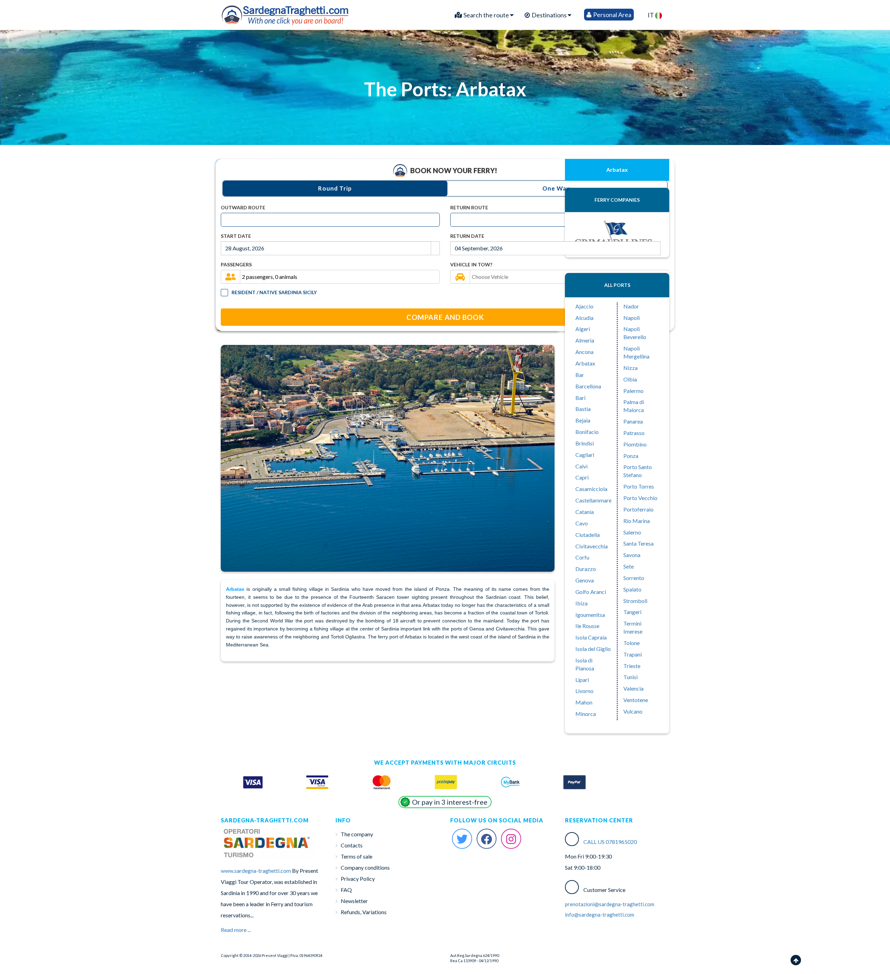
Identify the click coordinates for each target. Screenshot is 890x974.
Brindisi (584, 443)
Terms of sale (356, 856)
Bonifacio (587, 431)
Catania (584, 511)
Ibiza (581, 603)
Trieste (631, 665)
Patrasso (634, 432)
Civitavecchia (591, 546)
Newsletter (354, 900)
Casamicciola (591, 488)
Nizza (630, 367)
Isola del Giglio (593, 648)
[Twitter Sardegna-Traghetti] (462, 839)
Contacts (352, 845)
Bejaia (582, 420)
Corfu (582, 557)
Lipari (582, 679)
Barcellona (588, 386)
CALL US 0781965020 (610, 841)
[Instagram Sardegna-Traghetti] (511, 839)
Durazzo (585, 568)
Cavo (581, 523)
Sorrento (633, 577)
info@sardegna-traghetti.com (599, 914)
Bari (580, 397)
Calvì (581, 466)
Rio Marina (636, 520)
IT (651, 15)
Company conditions (365, 867)
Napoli (631, 317)
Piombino (635, 444)
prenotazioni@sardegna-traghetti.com (609, 904)
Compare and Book (445, 317)
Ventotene (635, 700)
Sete (628, 566)
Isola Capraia (591, 637)
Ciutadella (587, 534)
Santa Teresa (638, 543)
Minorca (585, 713)
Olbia (630, 379)
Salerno (632, 532)
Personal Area (611, 14)
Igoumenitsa (590, 614)
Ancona (584, 351)
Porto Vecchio (640, 497)
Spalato (632, 589)
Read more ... (236, 929)
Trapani (632, 654)
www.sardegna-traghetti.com (256, 870)
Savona (631, 555)
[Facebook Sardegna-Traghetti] (487, 839)
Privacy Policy (358, 878)
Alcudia (584, 317)
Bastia (583, 408)
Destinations (549, 15)
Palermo (633, 390)
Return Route (469, 207)
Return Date (467, 236)
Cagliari (584, 454)
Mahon (583, 702)
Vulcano (632, 711)
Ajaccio (584, 306)
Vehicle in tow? (471, 264)
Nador (631, 306)
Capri (582, 477)
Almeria (584, 340)
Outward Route (243, 207)
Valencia (633, 688)
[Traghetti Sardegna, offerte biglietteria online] (285, 13)
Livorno (584, 690)
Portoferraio (638, 509)
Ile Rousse (587, 625)
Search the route (486, 15)
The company (357, 834)
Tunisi (630, 677)
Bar (579, 374)
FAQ (346, 889)
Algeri (582, 328)
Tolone (631, 642)
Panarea (633, 421)
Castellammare (593, 500)
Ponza (630, 455)
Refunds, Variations (364, 912)
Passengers (236, 264)
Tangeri (632, 612)
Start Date (236, 236)
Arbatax (585, 363)
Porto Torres (638, 486)
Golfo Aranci (590, 591)
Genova (584, 580)
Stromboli (635, 600)
